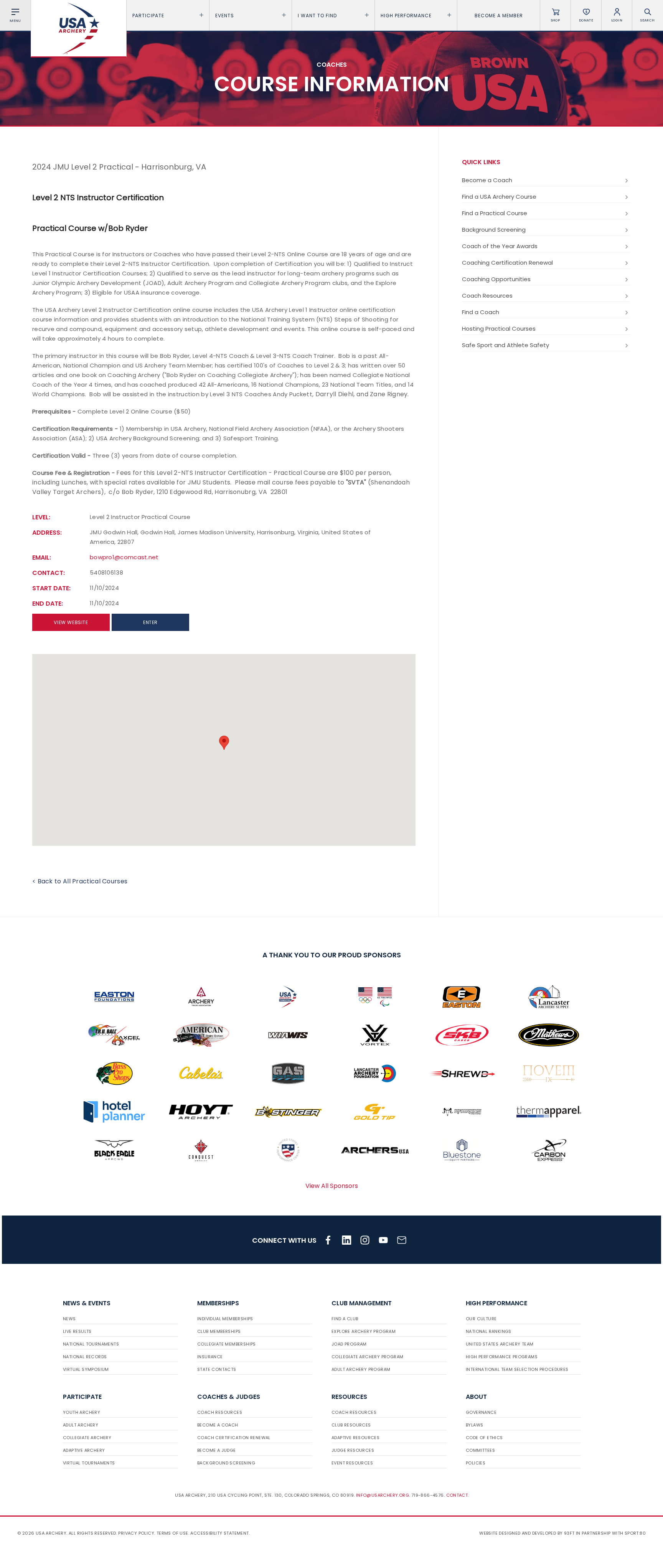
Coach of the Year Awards (500, 246)
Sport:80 (635, 1533)
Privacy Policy (136, 1533)
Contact (457, 1495)
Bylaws (474, 1425)
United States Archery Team (499, 1344)
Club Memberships (219, 1331)
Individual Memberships (225, 1319)
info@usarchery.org (382, 1495)
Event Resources (352, 1463)
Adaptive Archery (84, 1450)
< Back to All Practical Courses (79, 881)
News (69, 1319)
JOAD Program (349, 1344)
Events (224, 15)
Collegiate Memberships (226, 1344)
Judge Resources (353, 1450)
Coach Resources (487, 296)
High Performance (406, 15)
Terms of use (172, 1533)
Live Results (77, 1331)
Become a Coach (487, 180)
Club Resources (351, 1425)
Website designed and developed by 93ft (526, 1533)
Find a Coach (480, 312)
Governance (481, 1412)
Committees (480, 1450)
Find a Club (345, 1319)
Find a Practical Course (494, 213)
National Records (85, 1357)
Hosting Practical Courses (499, 328)
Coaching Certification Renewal (507, 263)
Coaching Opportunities (496, 279)
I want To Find (317, 15)
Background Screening (494, 230)
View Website (71, 622)
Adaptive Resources (355, 1438)
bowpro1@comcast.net (124, 557)
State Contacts (216, 1369)
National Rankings (488, 1331)
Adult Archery (80, 1425)
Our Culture (481, 1319)
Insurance (210, 1357)
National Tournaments (91, 1344)
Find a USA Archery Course (499, 197)
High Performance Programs (502, 1357)
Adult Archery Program (361, 1369)
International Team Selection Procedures (517, 1369)
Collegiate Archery (87, 1438)
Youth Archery (81, 1412)
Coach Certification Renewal (233, 1438)
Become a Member (499, 15)
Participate (148, 15)
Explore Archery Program (364, 1331)
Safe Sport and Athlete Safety (505, 345)
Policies (475, 1463)
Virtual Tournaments (89, 1463)
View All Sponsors (331, 1185)
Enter (150, 622)
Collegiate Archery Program (367, 1357)
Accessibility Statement (219, 1533)
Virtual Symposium (86, 1369)
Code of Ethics (484, 1438)
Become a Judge (216, 1450)
